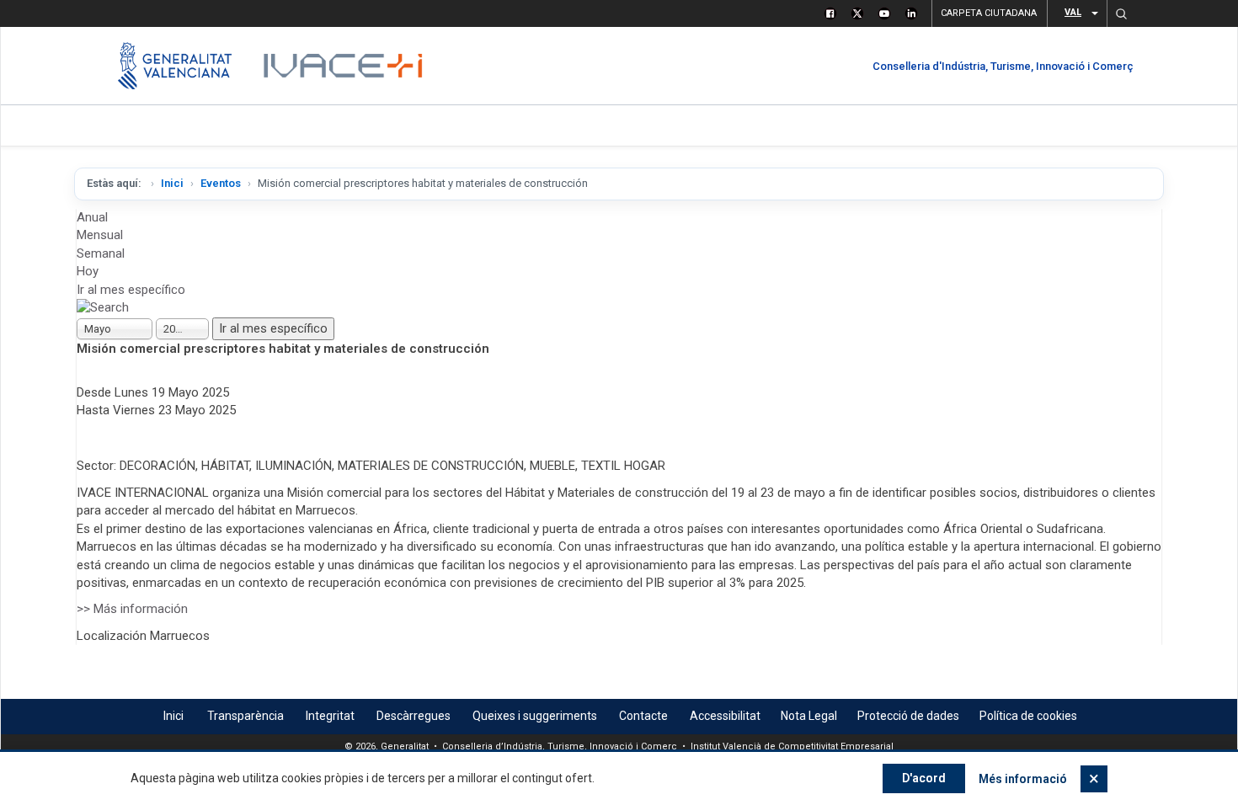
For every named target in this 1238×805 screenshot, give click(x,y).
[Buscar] (103, 307)
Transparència (245, 715)
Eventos (220, 183)
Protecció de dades (908, 715)
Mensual (100, 235)
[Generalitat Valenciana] (175, 65)
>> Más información (132, 608)
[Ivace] (341, 65)
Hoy (88, 271)
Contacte (643, 715)
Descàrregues (413, 715)
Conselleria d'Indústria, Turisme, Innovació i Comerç (1003, 66)
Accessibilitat (725, 715)
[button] (1121, 13)
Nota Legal (809, 715)
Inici (172, 183)
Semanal (101, 253)
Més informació (1023, 779)
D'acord (924, 778)
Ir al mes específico (131, 289)
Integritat (330, 715)
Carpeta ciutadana (989, 13)
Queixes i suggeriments (534, 715)
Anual (92, 217)
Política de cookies (1028, 715)
